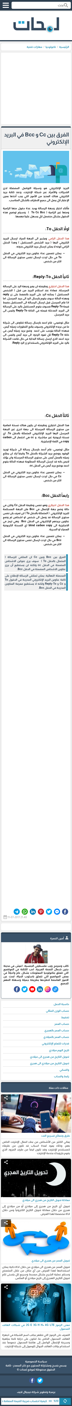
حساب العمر (61, 1023)
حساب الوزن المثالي (57, 1010)
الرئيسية (64, 46)
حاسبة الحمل (61, 1004)
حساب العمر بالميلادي (56, 1036)
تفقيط (65, 1017)
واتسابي (64, 1069)
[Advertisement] (36, 88)
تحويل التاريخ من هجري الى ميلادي (49, 1056)
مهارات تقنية (34, 46)
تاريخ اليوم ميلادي (59, 1050)
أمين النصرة (59, 938)
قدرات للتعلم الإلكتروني (55, 1043)
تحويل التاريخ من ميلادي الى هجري (49, 1063)
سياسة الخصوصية (36, 1361)
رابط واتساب (61, 1076)
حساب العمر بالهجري (56, 1030)
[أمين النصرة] (36, 962)
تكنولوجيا (51, 46)
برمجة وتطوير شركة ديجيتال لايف (36, 1392)
